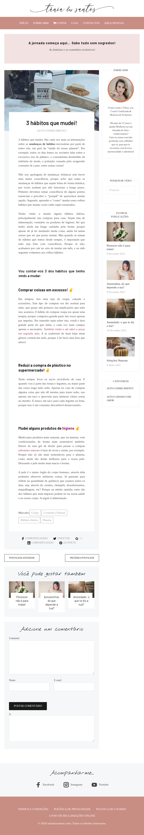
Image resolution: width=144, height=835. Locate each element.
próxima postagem (82, 557)
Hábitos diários (29, 520)
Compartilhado (36, 538)
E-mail (57, 680)
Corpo (35, 512)
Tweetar (63, 538)
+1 (80, 538)
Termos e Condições (33, 823)
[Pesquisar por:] (121, 190)
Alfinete (69, 542)
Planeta (47, 520)
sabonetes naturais (29, 450)
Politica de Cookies (111, 823)
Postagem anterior (21, 557)
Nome (12, 680)
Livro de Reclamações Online (72, 830)
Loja (74, 23)
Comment (14, 638)
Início (24, 23)
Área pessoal (114, 23)
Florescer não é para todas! (22, 600)
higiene (68, 428)
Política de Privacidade (72, 823)
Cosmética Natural (54, 512)
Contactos (91, 23)
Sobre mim (41, 23)
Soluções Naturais (117, 360)
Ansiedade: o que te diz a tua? (81, 600)
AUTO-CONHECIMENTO (51, 130)
